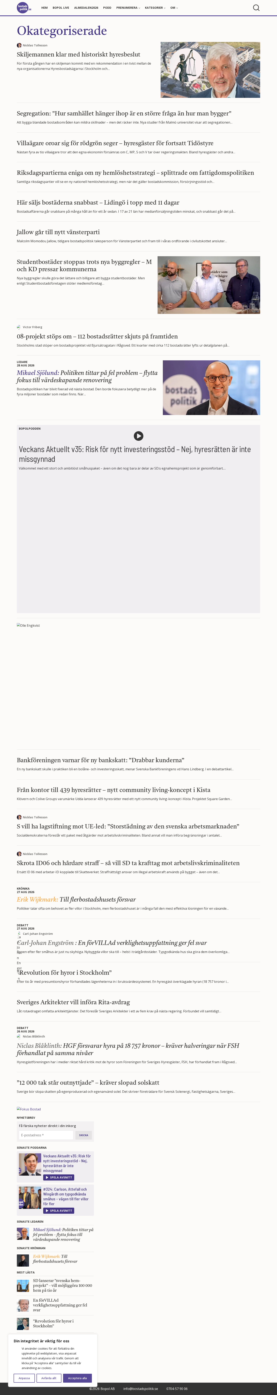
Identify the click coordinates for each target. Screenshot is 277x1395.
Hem (44, 8)
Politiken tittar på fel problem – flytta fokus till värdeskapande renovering (63, 1235)
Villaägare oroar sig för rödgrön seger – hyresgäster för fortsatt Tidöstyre (115, 144)
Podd (107, 8)
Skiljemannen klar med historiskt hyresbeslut (78, 55)
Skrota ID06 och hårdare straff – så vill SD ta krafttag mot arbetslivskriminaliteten (128, 863)
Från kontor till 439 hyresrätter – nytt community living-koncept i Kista (113, 790)
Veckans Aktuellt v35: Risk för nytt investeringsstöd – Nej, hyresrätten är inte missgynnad (67, 1163)
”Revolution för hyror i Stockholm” (64, 973)
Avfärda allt (48, 1378)
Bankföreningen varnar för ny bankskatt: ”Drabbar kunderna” (100, 761)
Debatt (22, 925)
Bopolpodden (30, 428)
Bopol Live (61, 8)
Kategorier (154, 8)
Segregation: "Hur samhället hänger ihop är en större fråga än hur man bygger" (124, 114)
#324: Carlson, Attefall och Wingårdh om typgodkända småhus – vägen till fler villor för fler (66, 1196)
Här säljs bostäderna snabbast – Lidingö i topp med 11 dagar (98, 203)
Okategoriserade (62, 32)
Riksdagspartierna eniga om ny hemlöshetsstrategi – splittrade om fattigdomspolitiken (135, 173)
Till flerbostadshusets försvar (76, 900)
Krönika (23, 888)
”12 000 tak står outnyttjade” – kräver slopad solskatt (88, 1083)
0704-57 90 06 (177, 1388)
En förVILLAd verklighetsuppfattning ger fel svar (112, 943)
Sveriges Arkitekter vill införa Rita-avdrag (73, 1003)
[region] (52, 1360)
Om (172, 8)
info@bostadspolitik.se (140, 1388)
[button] (58, 1177)
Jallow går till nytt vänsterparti (58, 232)
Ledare (22, 362)
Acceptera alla (77, 1378)
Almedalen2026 (86, 8)
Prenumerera (126, 8)
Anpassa (24, 1378)
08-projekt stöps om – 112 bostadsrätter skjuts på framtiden (97, 337)
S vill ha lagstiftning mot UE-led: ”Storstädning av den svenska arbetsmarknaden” (128, 827)
